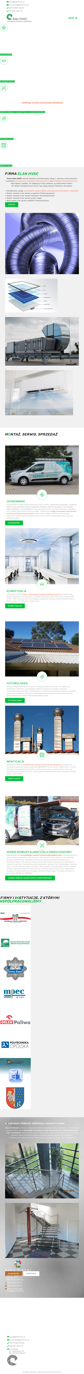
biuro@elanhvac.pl (16, 2)
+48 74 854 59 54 (14, 1286)
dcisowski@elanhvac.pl (18, 5)
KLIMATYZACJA (15, 606)
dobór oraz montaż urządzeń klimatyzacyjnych (41, 594)
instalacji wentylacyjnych (38, 181)
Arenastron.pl (56, 1372)
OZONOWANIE (14, 523)
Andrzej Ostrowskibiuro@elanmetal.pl (15, 1290)
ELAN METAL (13, 1274)
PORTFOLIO (31, 1274)
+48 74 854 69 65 (16, 8)
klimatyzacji (20, 181)
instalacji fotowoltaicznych (65, 181)
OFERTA (11, 205)
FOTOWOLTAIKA (15, 700)
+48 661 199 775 (15, 11)
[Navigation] (72, 18)
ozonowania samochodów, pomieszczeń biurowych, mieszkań (51, 191)
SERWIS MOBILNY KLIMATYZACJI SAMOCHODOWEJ (30, 878)
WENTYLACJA (14, 779)
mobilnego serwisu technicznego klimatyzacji (42, 103)
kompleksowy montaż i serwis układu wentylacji (42, 765)
